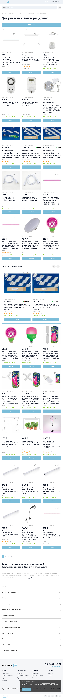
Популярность (15, 29)
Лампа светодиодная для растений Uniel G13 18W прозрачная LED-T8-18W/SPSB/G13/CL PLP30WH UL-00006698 (11, 245)
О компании (5, 673)
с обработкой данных (48, 683)
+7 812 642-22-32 (55, 2)
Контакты (4, 680)
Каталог (19, 673)
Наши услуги (36, 673)
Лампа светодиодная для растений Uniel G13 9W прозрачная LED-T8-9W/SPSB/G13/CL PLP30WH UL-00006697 (51, 201)
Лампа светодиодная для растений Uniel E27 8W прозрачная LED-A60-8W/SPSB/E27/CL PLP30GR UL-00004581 (52, 245)
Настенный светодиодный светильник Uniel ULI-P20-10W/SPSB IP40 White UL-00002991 (52, 534)
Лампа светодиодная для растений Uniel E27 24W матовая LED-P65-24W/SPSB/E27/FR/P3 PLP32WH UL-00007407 (10, 400)
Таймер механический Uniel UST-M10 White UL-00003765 (10, 104)
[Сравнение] (60, 696)
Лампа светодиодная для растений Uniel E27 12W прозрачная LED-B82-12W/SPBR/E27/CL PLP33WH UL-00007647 (51, 400)
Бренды (19, 680)
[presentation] (3, 40)
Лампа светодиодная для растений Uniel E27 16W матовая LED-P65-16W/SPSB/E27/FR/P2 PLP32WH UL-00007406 (51, 355)
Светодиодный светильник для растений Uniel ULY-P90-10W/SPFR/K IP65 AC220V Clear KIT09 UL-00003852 (31, 154)
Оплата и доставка (23, 675)
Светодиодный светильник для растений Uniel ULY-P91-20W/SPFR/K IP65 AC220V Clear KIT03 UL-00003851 (11, 154)
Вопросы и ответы (7, 675)
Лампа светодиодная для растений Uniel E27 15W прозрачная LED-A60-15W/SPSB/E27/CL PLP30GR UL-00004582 (10, 355)
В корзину (10, 72)
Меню (4, 696)
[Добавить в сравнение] (17, 34)
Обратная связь (6, 678)
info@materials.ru (55, 666)
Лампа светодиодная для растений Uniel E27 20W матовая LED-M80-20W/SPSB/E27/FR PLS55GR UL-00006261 (30, 355)
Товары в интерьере (38, 678)
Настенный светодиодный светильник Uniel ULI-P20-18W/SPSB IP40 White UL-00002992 (11, 61)
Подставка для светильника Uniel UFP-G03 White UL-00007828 (31, 442)
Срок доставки (29, 28)
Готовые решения (37, 675)
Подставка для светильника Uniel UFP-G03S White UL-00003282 (31, 59)
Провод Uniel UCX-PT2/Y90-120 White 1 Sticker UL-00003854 (9, 199)
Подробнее (30, 578)
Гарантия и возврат (23, 678)
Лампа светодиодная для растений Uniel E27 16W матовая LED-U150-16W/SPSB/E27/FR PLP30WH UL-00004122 (30, 245)
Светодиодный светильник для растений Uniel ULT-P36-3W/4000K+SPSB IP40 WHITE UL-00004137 (51, 61)
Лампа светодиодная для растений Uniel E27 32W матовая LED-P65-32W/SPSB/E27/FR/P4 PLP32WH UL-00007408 (30, 400)
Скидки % (50, 675)
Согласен (26, 689)
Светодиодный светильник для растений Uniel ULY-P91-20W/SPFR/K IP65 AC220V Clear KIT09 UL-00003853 (52, 154)
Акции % (50, 673)
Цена (22, 28)
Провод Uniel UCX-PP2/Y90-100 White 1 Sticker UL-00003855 (29, 199)
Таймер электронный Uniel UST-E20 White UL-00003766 (30, 104)
